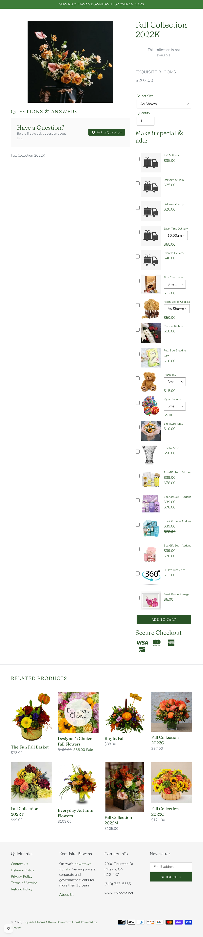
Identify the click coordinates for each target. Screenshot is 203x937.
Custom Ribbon (173, 326)
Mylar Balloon (172, 399)
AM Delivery (171, 155)
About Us (66, 894)
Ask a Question (109, 132)
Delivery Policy (22, 870)
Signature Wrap (173, 424)
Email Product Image (176, 594)
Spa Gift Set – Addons (177, 497)
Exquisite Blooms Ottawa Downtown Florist (51, 922)
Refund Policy (22, 889)
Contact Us (19, 863)
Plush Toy (170, 375)
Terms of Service (24, 883)
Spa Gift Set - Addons (177, 472)
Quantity (143, 113)
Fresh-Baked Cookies (177, 302)
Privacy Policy (21, 876)
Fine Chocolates (173, 277)
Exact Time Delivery (176, 229)
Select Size (145, 96)
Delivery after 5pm (175, 204)
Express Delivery (174, 253)
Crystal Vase (171, 448)
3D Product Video (175, 570)
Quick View (151, 173)
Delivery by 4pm (174, 180)
